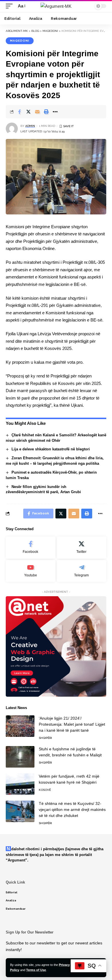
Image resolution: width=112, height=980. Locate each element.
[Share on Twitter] (28, 111)
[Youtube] (30, 571)
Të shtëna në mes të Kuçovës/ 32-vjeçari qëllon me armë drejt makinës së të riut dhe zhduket (72, 809)
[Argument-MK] (56, 6)
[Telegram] (82, 571)
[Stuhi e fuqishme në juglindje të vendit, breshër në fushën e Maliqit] (20, 757)
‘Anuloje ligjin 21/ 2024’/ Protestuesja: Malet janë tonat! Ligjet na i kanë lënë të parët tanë (72, 724)
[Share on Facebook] (20, 111)
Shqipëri (45, 737)
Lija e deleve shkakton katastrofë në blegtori (50, 449)
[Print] (46, 111)
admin (30, 125)
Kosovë (45, 789)
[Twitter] (82, 548)
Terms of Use (36, 970)
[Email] (37, 111)
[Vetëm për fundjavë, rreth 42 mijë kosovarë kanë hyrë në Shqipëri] (20, 784)
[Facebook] (30, 548)
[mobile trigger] (11, 6)
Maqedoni (19, 40)
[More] (55, 111)
